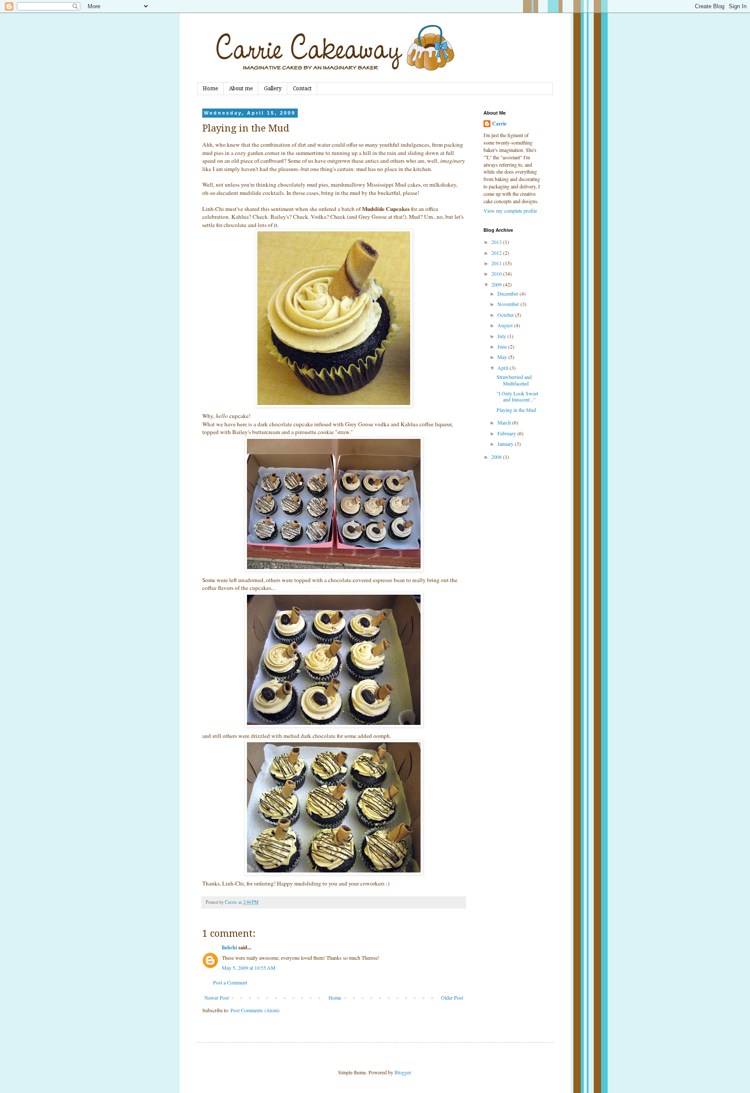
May (502, 356)
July (502, 336)
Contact (302, 89)
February (507, 433)
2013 (497, 241)
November (508, 303)
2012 (497, 252)
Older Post (452, 997)
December (508, 293)
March (504, 422)
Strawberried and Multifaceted (514, 379)
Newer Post (216, 997)
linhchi (229, 947)
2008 (497, 456)
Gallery (273, 89)
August (505, 325)
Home (210, 89)
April (503, 367)
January (506, 443)
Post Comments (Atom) (255, 1010)
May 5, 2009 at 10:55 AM (249, 967)
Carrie (499, 123)
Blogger (403, 1072)
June (502, 346)
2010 (497, 273)
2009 (497, 284)
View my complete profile (510, 210)
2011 (497, 263)
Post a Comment (230, 982)
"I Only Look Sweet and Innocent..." (517, 396)
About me (241, 89)
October (506, 314)
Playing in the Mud (516, 409)
